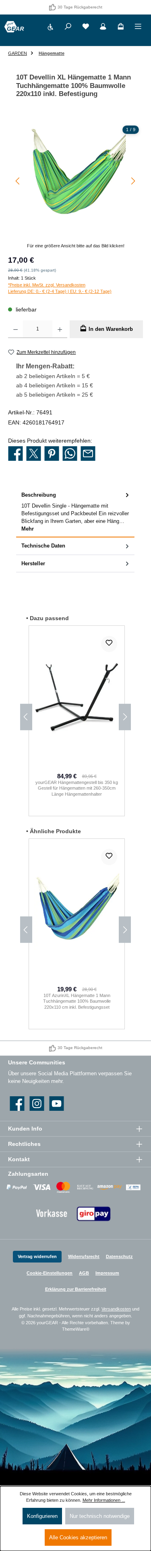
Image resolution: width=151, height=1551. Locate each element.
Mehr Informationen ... (104, 1500)
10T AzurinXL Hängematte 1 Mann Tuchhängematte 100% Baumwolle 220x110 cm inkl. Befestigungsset (77, 1001)
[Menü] (138, 27)
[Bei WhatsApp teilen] (70, 454)
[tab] (75, 512)
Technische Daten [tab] (43, 546)
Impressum (107, 1273)
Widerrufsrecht (83, 1256)
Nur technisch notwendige (100, 1516)
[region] (75, 185)
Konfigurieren (42, 1516)
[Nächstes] (133, 181)
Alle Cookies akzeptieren (78, 1537)
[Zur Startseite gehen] (14, 27)
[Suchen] (68, 27)
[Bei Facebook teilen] (15, 454)
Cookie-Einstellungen (49, 1273)
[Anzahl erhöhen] (59, 329)
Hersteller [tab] (33, 563)
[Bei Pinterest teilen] (52, 454)
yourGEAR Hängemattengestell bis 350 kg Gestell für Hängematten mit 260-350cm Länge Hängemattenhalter (76, 788)
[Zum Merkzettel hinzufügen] (109, 644)
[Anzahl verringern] (15, 329)
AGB (84, 1273)
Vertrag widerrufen (37, 1256)
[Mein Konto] (103, 27)
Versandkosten (116, 1308)
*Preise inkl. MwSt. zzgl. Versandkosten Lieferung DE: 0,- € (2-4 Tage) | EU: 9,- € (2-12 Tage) (60, 288)
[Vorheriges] (18, 181)
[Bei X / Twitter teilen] (34, 454)
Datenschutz (119, 1256)
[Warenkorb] (121, 27)
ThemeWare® (75, 1329)
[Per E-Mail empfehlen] (88, 454)
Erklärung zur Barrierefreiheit (75, 1289)
